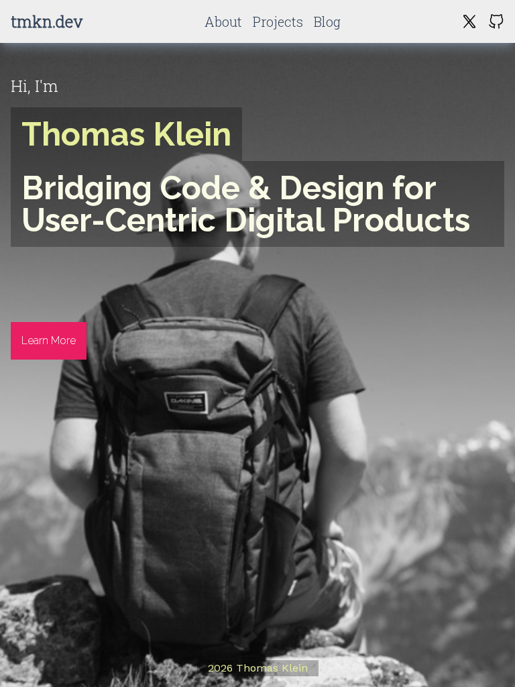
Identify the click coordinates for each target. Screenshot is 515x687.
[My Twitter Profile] (469, 21)
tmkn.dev (47, 21)
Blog (327, 21)
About (223, 21)
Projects (278, 21)
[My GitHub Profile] (496, 21)
